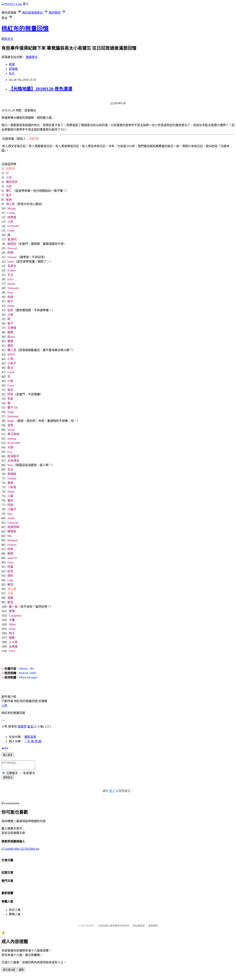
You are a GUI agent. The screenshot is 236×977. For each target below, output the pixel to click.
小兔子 (11, 363)
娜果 (10, 332)
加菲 (10, 310)
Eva (9, 451)
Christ (10, 230)
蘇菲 (10, 584)
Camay (11, 212)
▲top (4, 747)
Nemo (11, 491)
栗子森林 (13, 434)
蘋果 (12, 637)
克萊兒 (11, 266)
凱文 (10, 367)
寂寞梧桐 (13, 527)
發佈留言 (8, 777)
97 (7, 173)
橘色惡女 (12, 181)
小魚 (10, 381)
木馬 (10, 593)
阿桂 (10, 504)
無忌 (10, 389)
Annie (11, 518)
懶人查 (11, 350)
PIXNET (90, 925)
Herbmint (12, 416)
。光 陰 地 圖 (32, 741)
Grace (10, 385)
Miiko (12, 624)
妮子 (10, 301)
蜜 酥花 (12, 239)
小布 (10, 221)
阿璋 (10, 252)
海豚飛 (33, 138)
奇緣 (10, 297)
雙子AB (12, 407)
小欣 (9, 186)
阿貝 (10, 394)
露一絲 (13, 606)
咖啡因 (11, 243)
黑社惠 (11, 589)
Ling (10, 580)
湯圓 (10, 597)
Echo (12, 651)
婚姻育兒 (32, 57)
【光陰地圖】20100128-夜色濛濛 (40, 88)
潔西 (10, 425)
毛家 (10, 398)
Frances (11, 544)
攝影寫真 (30, 736)
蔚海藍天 (13, 456)
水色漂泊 (13, 460)
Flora (10, 562)
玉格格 (13, 646)
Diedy (11, 305)
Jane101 (12, 558)
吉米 (10, 469)
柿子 (12, 633)
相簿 (12, 64)
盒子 (9, 195)
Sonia (12, 628)
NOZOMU (14, 443)
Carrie (11, 372)
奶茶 (10, 571)
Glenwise (12, 522)
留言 (30, 726)
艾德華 (11, 327)
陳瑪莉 (11, 531)
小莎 (9, 177)
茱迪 (9, 199)
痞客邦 (22, 726)
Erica (10, 279)
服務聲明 (153, 925)
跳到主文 (7, 38)
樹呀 (10, 553)
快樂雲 (11, 217)
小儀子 (11, 509)
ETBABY (13, 226)
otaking (11, 438)
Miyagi (11, 208)
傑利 (10, 575)
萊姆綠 (11, 474)
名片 (12, 73)
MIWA (11, 354)
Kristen (11, 270)
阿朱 (10, 549)
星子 (10, 323)
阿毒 (10, 566)
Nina (10, 465)
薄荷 (10, 345)
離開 (21, 969)
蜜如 (10, 500)
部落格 (13, 68)
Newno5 (12, 248)
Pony (10, 292)
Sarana (11, 283)
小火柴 (13, 642)
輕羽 (10, 602)
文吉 (10, 274)
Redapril (12, 540)
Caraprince (15, 615)
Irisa (9, 513)
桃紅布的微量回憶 (25, 28)
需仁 (9, 190)
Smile (10, 412)
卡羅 (12, 620)
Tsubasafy (13, 288)
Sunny (11, 429)
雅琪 (12, 611)
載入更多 (8, 755)
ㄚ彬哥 (11, 487)
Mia (9, 535)
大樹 (10, 447)
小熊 (10, 314)
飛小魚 (10, 204)
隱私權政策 (139, 925)
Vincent (11, 257)
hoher (10, 261)
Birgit (10, 420)
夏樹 (10, 482)
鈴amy (11, 336)
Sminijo (11, 478)
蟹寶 (10, 341)
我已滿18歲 (9, 969)
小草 (10, 358)
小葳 (10, 496)
